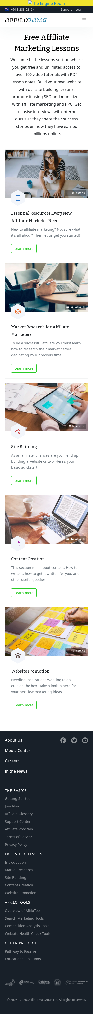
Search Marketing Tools (24, 918)
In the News (16, 771)
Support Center (18, 821)
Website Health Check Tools (28, 933)
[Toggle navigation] (84, 19)
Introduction (15, 862)
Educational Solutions (23, 959)
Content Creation (19, 885)
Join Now (12, 806)
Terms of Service (18, 836)
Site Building (15, 877)
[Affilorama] (26, 20)
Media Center (17, 750)
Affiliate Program (19, 829)
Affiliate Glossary (19, 813)
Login (79, 9)
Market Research (19, 869)
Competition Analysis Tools (27, 925)
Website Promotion (20, 892)
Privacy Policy (16, 844)
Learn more (23, 248)
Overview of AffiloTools (23, 910)
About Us (13, 740)
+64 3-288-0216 (21, 9)
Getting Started (18, 798)
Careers (12, 761)
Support (66, 9)
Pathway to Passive (20, 951)
